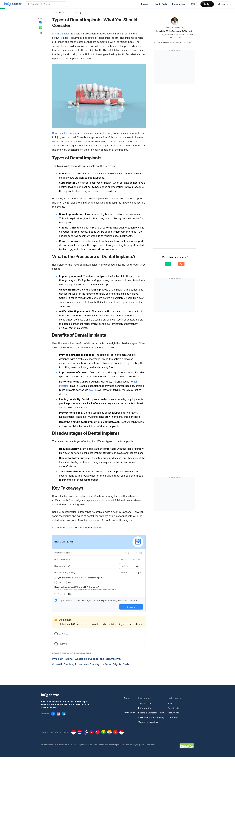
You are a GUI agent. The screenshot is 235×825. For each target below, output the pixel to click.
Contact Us (173, 717)
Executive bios (174, 708)
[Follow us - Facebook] (53, 713)
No (69, 582)
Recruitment (173, 713)
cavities (93, 389)
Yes (60, 582)
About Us (172, 703)
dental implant (62, 33)
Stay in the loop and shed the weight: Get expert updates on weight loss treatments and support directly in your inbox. (97, 600)
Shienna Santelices (170, 42)
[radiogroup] (133, 553)
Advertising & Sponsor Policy (151, 717)
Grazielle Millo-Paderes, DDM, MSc (174, 31)
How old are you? (62, 559)
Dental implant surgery (65, 133)
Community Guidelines (148, 722)
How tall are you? (62, 566)
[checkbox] (55, 600)
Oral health (56, 13)
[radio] (124, 553)
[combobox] (193, 4)
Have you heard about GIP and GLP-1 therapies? (76, 587)
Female (140, 553)
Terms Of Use (144, 703)
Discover (128, 698)
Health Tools (129, 712)
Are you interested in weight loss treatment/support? (78, 578)
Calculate (131, 607)
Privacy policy (144, 708)
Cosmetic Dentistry (73, 13)
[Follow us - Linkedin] (64, 713)
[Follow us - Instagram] (58, 713)
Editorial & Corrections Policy (151, 713)
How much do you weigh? (65, 572)
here (98, 527)
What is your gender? (63, 553)
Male (129, 553)
